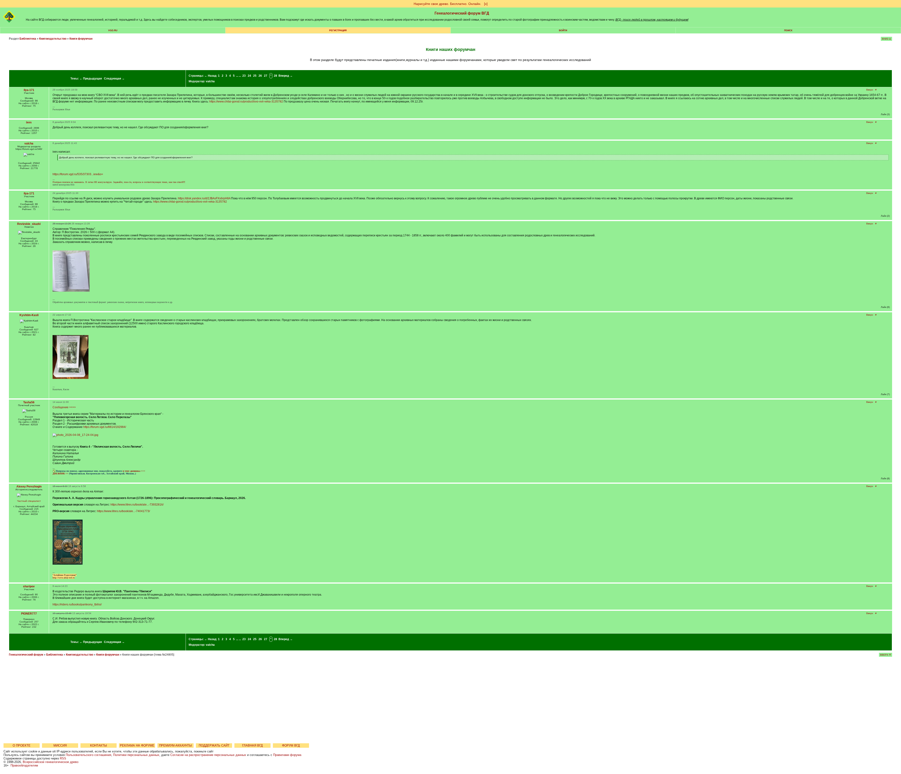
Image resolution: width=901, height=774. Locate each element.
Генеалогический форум (26, 654)
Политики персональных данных (136, 755)
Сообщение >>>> (64, 407)
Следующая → (114, 78)
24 (249, 75)
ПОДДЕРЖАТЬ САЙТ (214, 745)
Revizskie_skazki (29, 224)
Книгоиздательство (52, 38)
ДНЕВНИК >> (60, 473)
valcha (210, 81)
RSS (63, 758)
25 (254, 75)
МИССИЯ (60, 745)
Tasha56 (28, 402)
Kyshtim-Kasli (28, 315)
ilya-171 (29, 90)
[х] (486, 4)
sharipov (29, 586)
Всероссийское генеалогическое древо (50, 762)
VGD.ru (112, 30)
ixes (29, 122)
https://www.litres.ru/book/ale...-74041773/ (123, 511)
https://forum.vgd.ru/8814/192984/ (104, 427)
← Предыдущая (91, 78)
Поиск (788, 30)
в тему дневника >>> (134, 471)
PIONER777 (29, 613)
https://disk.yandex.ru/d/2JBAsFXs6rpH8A (204, 198)
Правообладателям (24, 765)
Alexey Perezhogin (29, 486)
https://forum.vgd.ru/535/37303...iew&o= (78, 174)
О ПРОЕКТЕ (22, 745)
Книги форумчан (80, 38)
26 (260, 75)
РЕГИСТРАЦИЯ (338, 30)
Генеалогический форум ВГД (462, 13)
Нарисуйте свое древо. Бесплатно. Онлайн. (447, 4)
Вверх (869, 89)
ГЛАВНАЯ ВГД (252, 745)
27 (265, 75)
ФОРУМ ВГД (291, 745)
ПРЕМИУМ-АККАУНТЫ (175, 745)
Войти (563, 30)
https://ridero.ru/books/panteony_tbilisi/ (77, 604)
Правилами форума (287, 755)
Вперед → (286, 75)
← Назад (210, 75)
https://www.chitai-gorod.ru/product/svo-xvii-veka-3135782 (246, 101)
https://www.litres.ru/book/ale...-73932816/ (137, 504)
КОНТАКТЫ (98, 745)
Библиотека (27, 38)
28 (275, 75)
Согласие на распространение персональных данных (208, 755)
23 (244, 75)
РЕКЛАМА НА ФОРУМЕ (137, 745)
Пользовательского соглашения (88, 755)
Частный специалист (29, 501)
